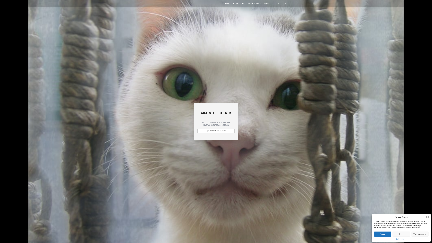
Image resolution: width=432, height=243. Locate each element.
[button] (427, 217)
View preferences (419, 234)
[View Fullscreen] (285, 3)
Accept (382, 234)
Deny (401, 234)
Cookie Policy (400, 239)
